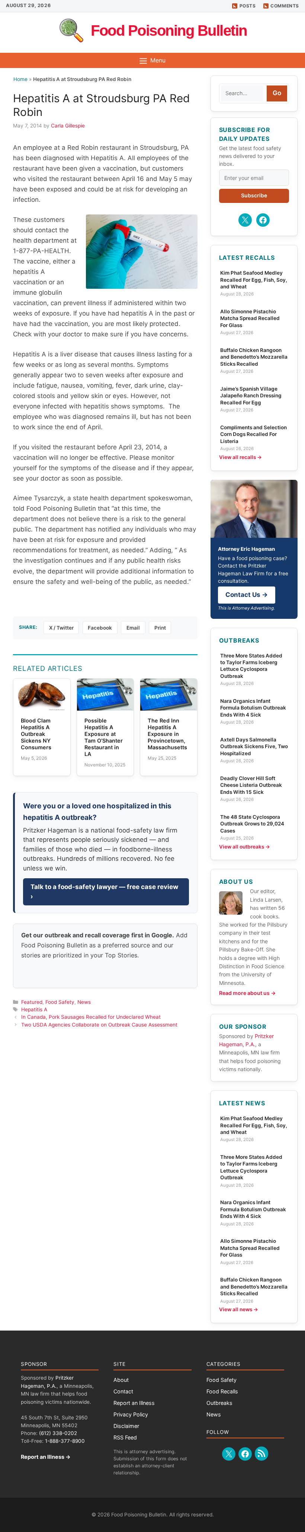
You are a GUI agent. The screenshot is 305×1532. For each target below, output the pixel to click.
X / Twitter (61, 628)
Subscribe (254, 195)
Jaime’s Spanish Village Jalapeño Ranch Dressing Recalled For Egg (251, 395)
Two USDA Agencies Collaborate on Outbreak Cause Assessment (99, 1025)
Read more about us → (247, 993)
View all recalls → (240, 457)
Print (160, 628)
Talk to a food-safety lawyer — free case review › (104, 891)
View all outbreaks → (244, 847)
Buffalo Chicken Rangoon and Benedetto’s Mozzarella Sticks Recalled (254, 357)
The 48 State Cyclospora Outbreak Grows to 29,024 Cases (252, 824)
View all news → (238, 1309)
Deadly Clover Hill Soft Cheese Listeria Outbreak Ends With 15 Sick (251, 785)
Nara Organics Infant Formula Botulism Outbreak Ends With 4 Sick (253, 708)
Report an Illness (134, 1403)
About (121, 1380)
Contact (123, 1391)
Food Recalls (222, 1391)
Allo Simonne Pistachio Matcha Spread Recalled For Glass (250, 318)
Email (133, 628)
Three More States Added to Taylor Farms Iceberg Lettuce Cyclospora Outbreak (251, 666)
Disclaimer (126, 1426)
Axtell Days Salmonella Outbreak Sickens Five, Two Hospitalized (254, 746)
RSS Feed (125, 1437)
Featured (31, 1002)
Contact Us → (246, 594)
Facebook (100, 628)
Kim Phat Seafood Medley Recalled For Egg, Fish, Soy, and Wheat (253, 280)
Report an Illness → (46, 1457)
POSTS (248, 6)
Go (277, 93)
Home (20, 79)
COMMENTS (284, 6)
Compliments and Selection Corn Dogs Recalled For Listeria (253, 434)
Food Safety (59, 1002)
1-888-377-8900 (65, 1441)
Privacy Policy (130, 1414)
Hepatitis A (34, 1009)
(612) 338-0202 (58, 1433)
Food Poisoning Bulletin (169, 30)
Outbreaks (219, 1403)
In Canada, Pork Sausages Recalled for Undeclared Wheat (91, 1017)
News (84, 1002)
